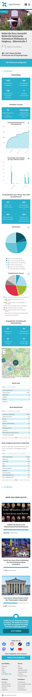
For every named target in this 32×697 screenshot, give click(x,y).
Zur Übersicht (8, 71)
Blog (3, 670)
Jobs (3, 668)
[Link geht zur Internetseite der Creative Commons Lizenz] (3, 695)
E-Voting (20, 674)
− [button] (4, 353)
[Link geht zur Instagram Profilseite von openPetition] (12, 644)
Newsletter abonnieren (16, 657)
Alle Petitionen (6, 684)
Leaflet (3, 376)
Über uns (4, 666)
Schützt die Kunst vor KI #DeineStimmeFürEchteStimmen (16, 526)
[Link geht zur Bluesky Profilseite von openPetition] (12, 649)
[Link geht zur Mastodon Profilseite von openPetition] (4, 649)
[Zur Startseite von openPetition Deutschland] (11, 4)
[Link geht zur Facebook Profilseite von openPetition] (4, 644)
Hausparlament (22, 672)
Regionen (4, 690)
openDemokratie (23, 670)
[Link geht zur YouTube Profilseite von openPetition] (20, 649)
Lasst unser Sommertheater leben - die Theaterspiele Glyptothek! (16, 599)
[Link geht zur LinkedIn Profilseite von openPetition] (28, 644)
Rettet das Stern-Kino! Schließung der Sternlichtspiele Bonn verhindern (16, 562)
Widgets (20, 668)
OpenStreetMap (25, 376)
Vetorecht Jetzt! (22, 676)
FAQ (19, 666)
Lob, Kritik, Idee (6, 674)
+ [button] (4, 350)
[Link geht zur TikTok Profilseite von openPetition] (20, 644)
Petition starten (6, 686)
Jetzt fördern (16, 631)
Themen (4, 688)
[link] (29, 4)
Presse (4, 672)
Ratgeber (4, 682)
